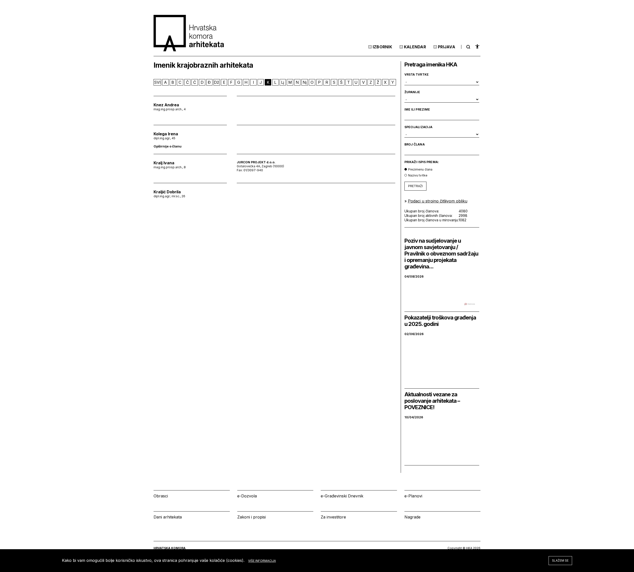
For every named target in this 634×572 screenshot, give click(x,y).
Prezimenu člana (420, 169)
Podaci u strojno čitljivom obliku (437, 201)
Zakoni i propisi (251, 517)
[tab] (467, 47)
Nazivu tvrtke (418, 175)
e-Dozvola (247, 495)
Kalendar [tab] (415, 46)
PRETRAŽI (415, 186)
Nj (305, 82)
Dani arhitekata (168, 517)
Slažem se (560, 560)
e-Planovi (413, 495)
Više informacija (262, 561)
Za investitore (333, 517)
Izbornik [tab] (382, 46)
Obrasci (161, 495)
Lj (282, 82)
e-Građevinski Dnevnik (342, 495)
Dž (216, 82)
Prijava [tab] (446, 46)
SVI (157, 82)
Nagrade (412, 517)
